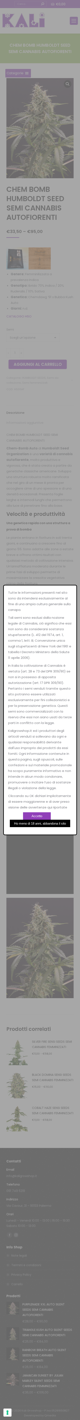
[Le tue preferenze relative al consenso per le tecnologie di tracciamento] (7, 1413)
